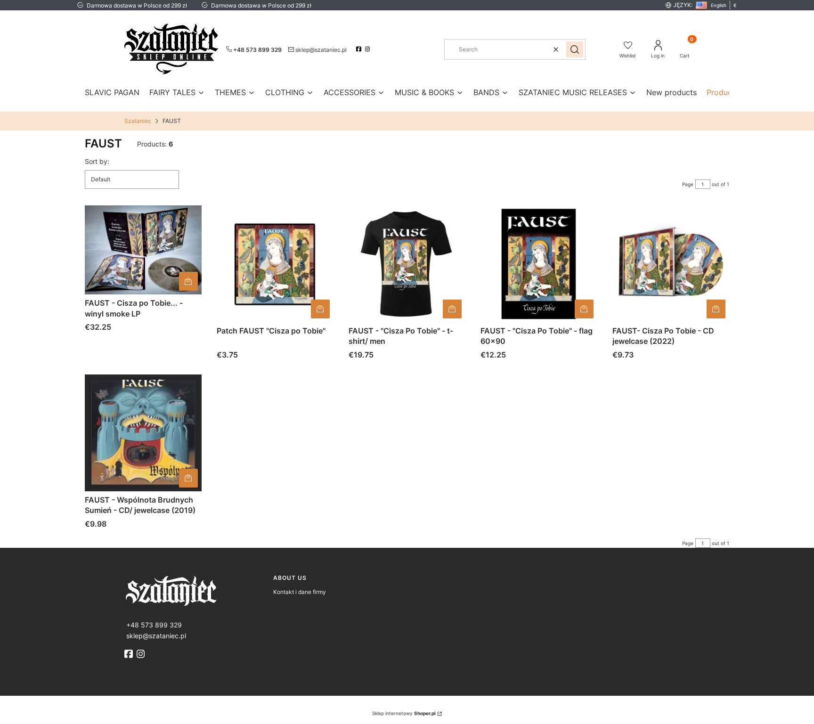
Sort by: (97, 161)
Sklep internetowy (404, 713)
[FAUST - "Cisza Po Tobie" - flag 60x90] (538, 263)
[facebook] (359, 49)
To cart (188, 281)
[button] (574, 49)
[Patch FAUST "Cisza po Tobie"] (275, 263)
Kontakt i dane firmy (299, 591)
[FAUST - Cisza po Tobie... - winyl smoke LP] (143, 249)
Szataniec (137, 120)
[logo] (195, 590)
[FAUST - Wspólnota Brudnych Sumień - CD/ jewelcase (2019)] (143, 432)
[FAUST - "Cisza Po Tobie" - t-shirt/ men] (407, 263)
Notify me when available (188, 478)
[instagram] (368, 49)
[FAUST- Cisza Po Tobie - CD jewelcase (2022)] (670, 263)
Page (687, 184)
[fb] (129, 654)
